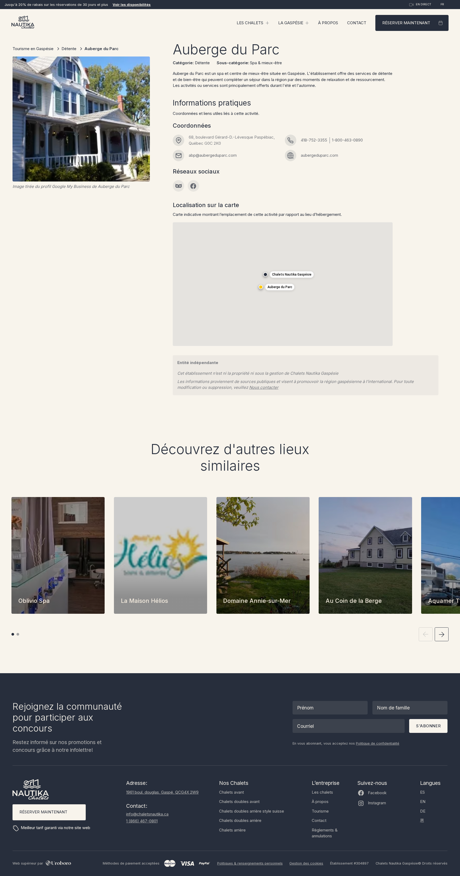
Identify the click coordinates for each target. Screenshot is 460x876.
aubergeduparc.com (319, 155)
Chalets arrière (232, 830)
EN (422, 801)
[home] (22, 23)
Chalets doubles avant (239, 801)
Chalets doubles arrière (240, 820)
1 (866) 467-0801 (142, 820)
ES (422, 792)
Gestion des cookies (306, 863)
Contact (356, 22)
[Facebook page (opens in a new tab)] (193, 186)
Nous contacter (263, 387)
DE (422, 811)
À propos (328, 22)
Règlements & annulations (325, 833)
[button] (253, 23)
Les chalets (322, 792)
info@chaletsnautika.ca (147, 814)
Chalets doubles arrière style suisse (251, 811)
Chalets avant (231, 792)
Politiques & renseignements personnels (250, 863)
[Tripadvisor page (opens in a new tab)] (178, 186)
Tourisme (320, 811)
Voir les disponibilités (132, 5)
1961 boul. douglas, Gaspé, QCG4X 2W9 (162, 792)
